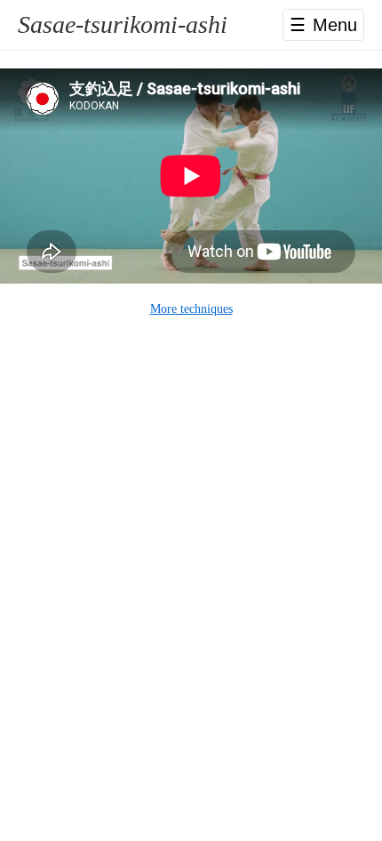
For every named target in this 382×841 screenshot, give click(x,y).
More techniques (191, 309)
